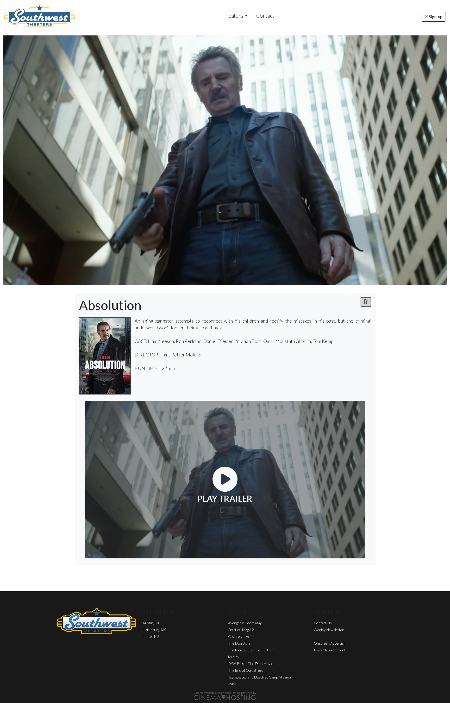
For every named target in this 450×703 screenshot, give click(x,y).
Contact (265, 15)
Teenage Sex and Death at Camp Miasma (259, 677)
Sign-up (435, 16)
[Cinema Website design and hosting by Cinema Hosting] (225, 695)
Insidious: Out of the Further (251, 650)
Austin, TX (151, 623)
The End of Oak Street (245, 670)
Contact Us (323, 623)
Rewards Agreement (330, 650)
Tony (232, 684)
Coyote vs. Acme (241, 636)
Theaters (232, 15)
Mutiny (233, 657)
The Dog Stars (239, 643)
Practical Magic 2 (241, 629)
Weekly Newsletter (329, 629)
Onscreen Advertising (331, 643)
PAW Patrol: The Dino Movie (250, 663)
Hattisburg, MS (154, 629)
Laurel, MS (151, 636)
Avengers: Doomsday (245, 623)
